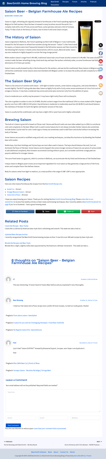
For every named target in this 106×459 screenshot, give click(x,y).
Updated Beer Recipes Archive (16, 234)
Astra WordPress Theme (82, 456)
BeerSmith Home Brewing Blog (27, 3)
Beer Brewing (18, 300)
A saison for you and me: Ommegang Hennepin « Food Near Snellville (38, 323)
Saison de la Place (13, 195)
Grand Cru (10, 189)
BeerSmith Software (38, 452)
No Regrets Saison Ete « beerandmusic (27, 330)
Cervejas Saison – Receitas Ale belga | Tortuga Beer (32, 370)
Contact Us (64, 452)
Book (50, 452)
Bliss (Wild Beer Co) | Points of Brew (26, 363)
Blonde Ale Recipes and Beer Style (17, 243)
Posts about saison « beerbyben (25, 315)
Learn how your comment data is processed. (50, 428)
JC (14, 279)
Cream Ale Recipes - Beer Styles (16, 226)
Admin (72, 452)
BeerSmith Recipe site (53, 184)
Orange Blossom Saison (15, 192)
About (56, 452)
